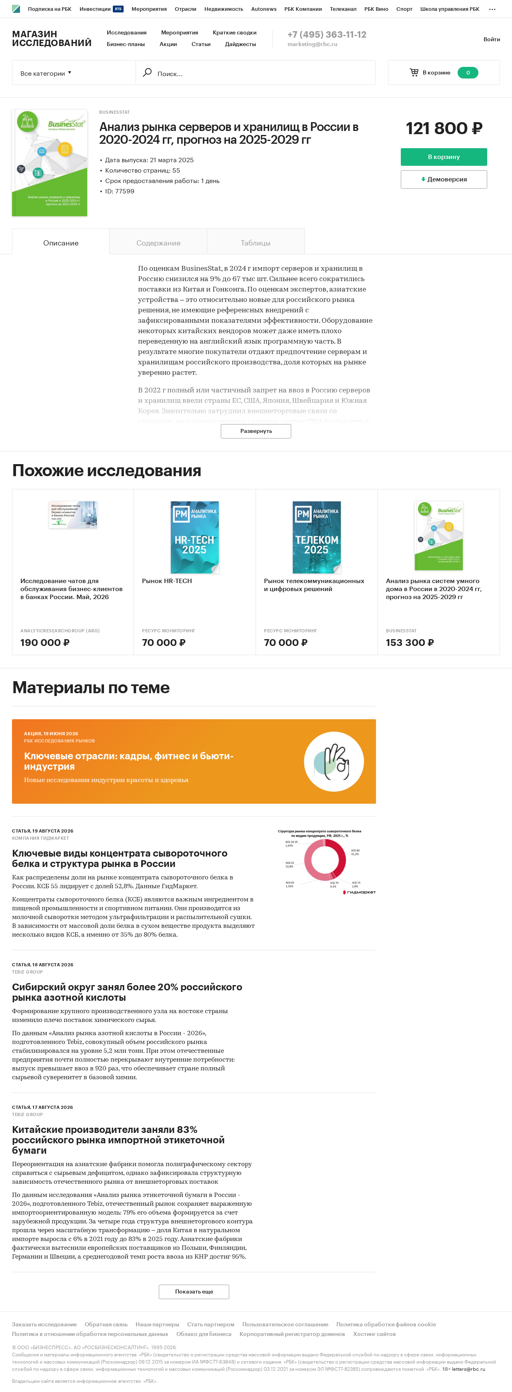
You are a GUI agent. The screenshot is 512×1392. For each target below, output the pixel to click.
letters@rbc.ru (468, 1368)
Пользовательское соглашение (285, 1325)
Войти (492, 39)
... (492, 8)
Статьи (201, 44)
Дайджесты (240, 44)
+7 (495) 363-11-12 (327, 34)
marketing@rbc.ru (313, 44)
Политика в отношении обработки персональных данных (90, 1334)
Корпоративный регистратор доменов (292, 1334)
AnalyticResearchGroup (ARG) (60, 631)
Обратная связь (106, 1325)
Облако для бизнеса (204, 1334)
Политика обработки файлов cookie (386, 1325)
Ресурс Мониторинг (169, 631)
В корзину (444, 157)
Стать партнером (210, 1325)
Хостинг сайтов (374, 1334)
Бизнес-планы (126, 44)
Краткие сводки (234, 33)
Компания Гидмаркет (40, 838)
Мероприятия (179, 33)
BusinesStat (114, 112)
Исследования (126, 33)
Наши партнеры (157, 1325)
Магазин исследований (52, 39)
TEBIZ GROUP (27, 972)
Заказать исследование (44, 1325)
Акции (168, 44)
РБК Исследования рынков (59, 741)
